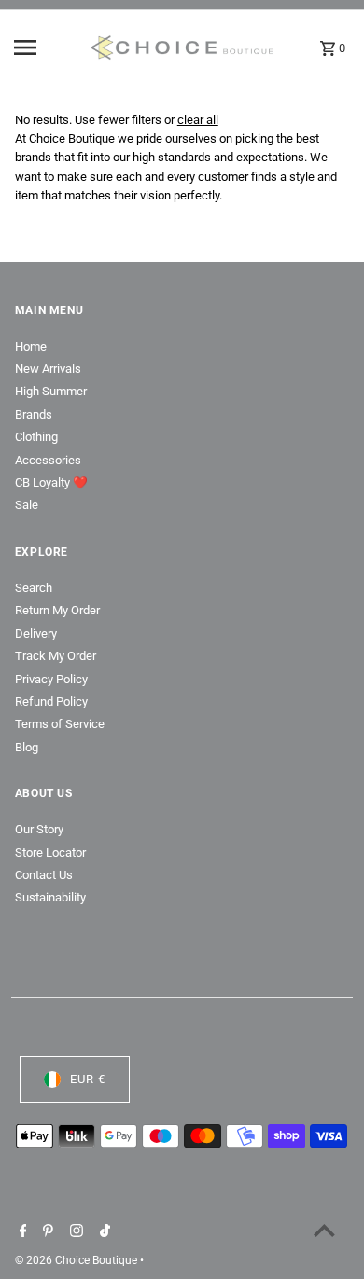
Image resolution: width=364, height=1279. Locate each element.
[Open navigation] (45, 47)
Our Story (39, 829)
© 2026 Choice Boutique (77, 1260)
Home (31, 346)
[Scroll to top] (324, 1230)
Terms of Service (60, 724)
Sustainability (50, 897)
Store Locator (50, 853)
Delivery (36, 633)
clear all (197, 120)
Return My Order (57, 610)
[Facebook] (21, 1232)
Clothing (36, 437)
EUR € (87, 1079)
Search (33, 588)
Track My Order (55, 656)
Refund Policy (51, 701)
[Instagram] (74, 1232)
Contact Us (44, 875)
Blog (26, 747)
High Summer (51, 391)
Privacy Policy (51, 679)
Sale (26, 505)
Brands (33, 414)
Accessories (48, 460)
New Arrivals (48, 369)
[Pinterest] (45, 1232)
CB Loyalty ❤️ (51, 482)
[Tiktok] (102, 1232)
